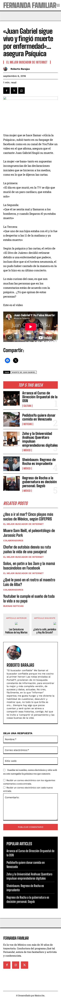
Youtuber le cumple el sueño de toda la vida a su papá (29, 598)
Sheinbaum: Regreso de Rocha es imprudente (39, 461)
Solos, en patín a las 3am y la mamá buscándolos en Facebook (29, 565)
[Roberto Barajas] (6, 69)
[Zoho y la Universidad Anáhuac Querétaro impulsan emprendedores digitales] (11, 439)
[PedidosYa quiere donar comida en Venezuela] (11, 419)
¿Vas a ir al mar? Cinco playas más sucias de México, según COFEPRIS (28, 516)
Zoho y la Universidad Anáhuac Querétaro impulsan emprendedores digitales (40, 439)
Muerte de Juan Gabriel (23, 372)
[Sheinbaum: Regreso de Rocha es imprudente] (11, 463)
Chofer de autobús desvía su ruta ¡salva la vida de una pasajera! (27, 549)
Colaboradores (13, 540)
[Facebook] (6, 90)
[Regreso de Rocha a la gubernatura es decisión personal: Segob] (11, 483)
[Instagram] (15, 965)
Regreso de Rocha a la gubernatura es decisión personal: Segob (39, 482)
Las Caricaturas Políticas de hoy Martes (16, 631)
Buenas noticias (13, 606)
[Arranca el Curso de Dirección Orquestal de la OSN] (11, 398)
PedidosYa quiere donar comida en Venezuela (38, 417)
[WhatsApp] (21, 90)
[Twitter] (14, 90)
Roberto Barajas (20, 68)
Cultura (27, 406)
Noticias (27, 424)
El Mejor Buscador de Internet (23, 524)
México (27, 450)
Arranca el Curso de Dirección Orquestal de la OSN (39, 397)
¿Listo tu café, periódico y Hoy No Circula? (44, 631)
